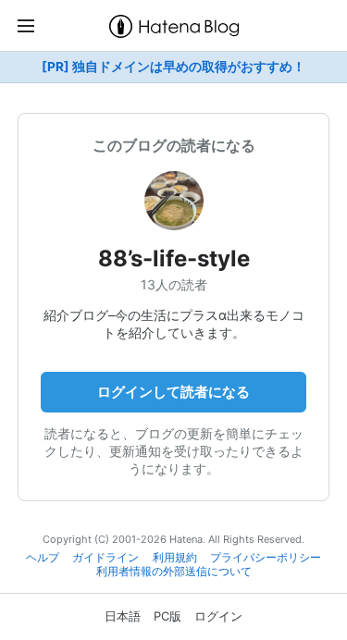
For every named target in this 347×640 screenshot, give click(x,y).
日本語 (123, 616)
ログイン (218, 616)
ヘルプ (42, 557)
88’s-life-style (174, 258)
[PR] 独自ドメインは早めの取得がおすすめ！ (173, 66)
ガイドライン (105, 557)
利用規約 (175, 557)
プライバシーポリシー (265, 557)
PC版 (167, 616)
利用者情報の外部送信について (174, 571)
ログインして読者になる (173, 391)
